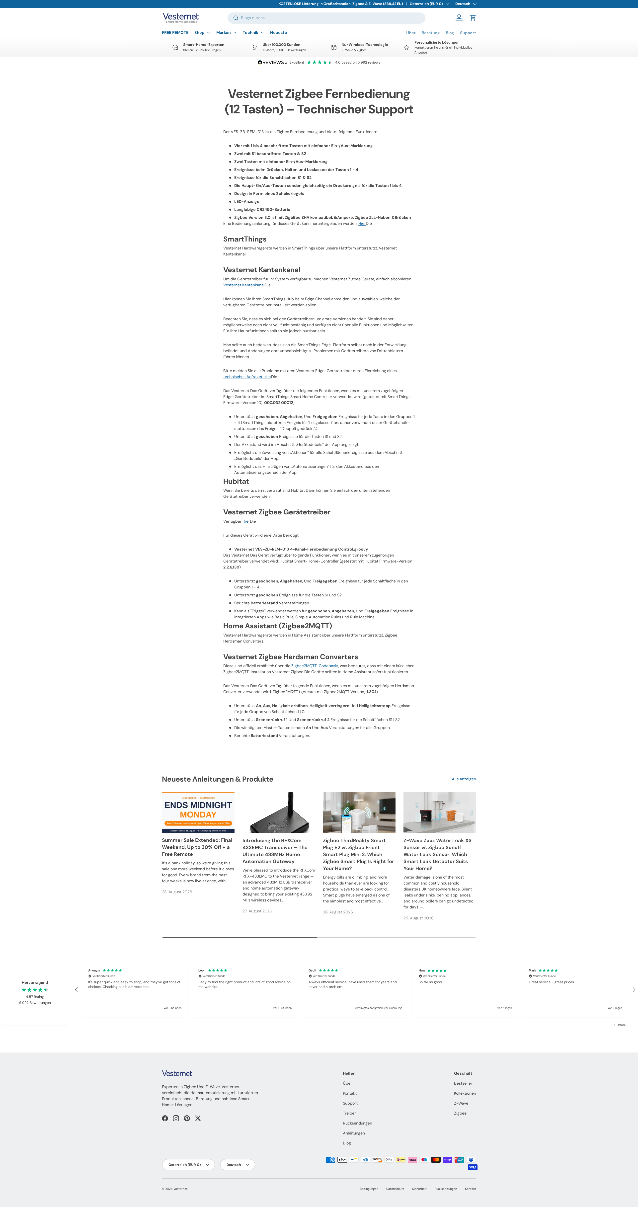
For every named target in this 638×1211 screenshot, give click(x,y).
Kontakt (350, 1093)
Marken (223, 32)
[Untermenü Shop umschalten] (208, 32)
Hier (362, 223)
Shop (199, 32)
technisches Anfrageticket (247, 376)
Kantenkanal (244, 285)
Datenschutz (395, 1189)
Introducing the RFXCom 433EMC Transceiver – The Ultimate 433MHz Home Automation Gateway (275, 851)
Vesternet (180, 1189)
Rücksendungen (357, 1123)
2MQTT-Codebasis (314, 665)
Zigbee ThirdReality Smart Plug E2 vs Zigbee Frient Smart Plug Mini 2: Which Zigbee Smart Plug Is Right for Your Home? (358, 854)
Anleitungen (354, 1133)
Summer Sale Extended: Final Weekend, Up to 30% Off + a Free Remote (197, 847)
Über (411, 32)
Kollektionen (465, 1093)
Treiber (349, 1113)
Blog (450, 32)
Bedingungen (369, 1189)
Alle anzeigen (464, 779)
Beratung (431, 32)
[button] (473, 17)
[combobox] (326, 17)
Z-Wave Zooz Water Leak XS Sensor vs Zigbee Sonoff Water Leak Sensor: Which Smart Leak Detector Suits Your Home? (437, 854)
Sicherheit (419, 1189)
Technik (250, 32)
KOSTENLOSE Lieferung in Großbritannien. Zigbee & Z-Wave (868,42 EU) (341, 3)
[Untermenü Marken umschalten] (235, 32)
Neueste (278, 32)
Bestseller (463, 1083)
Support (468, 32)
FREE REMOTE (175, 32)
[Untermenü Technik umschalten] (262, 32)
